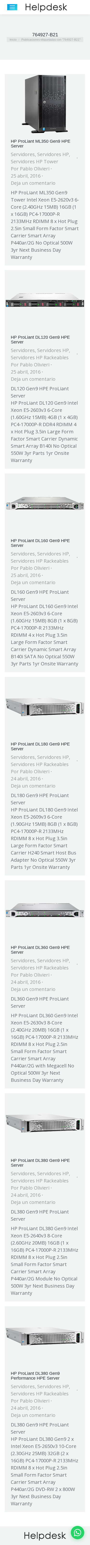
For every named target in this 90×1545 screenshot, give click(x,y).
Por (30, 168)
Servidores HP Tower (34, 161)
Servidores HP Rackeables (40, 357)
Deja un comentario (33, 183)
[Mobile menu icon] (12, 7)
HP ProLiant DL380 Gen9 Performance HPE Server (35, 1376)
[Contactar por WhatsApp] (77, 1532)
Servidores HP (53, 154)
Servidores (23, 154)
